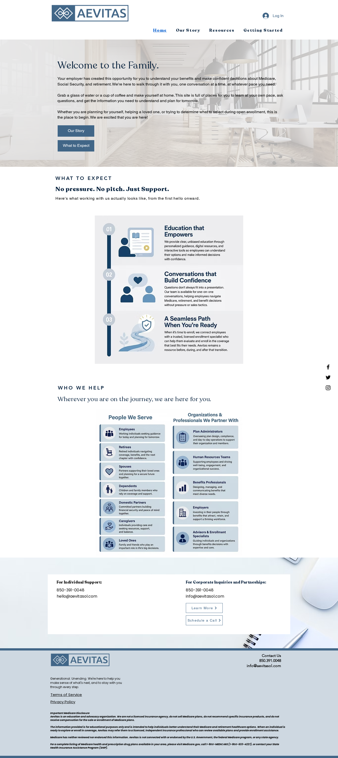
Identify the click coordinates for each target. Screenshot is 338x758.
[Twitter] (328, 377)
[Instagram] (328, 388)
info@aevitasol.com (205, 596)
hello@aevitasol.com (77, 596)
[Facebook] (328, 367)
